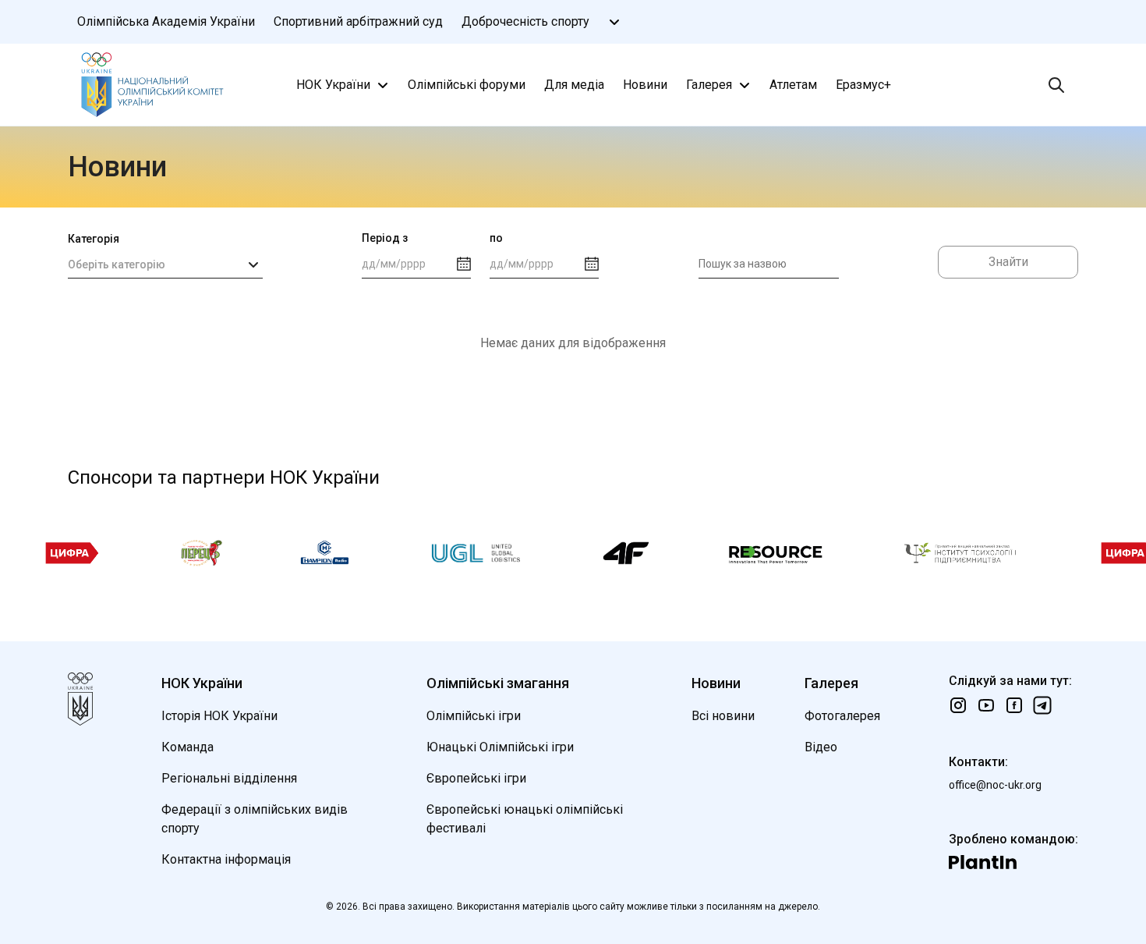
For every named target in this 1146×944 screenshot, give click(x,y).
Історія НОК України (219, 715)
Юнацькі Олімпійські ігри (500, 747)
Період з (385, 237)
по (496, 237)
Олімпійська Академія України (166, 21)
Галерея (709, 84)
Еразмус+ (863, 84)
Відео (821, 747)
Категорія (93, 238)
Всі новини (723, 715)
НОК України (333, 84)
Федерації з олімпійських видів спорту (254, 819)
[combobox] (165, 264)
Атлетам (793, 84)
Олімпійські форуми (466, 84)
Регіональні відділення (229, 778)
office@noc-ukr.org (995, 785)
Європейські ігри (476, 778)
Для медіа (574, 84)
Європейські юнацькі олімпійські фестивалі (524, 819)
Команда (187, 747)
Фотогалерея (842, 715)
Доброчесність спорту (525, 21)
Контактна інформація (226, 859)
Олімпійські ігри (473, 715)
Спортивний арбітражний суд (358, 21)
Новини (645, 84)
